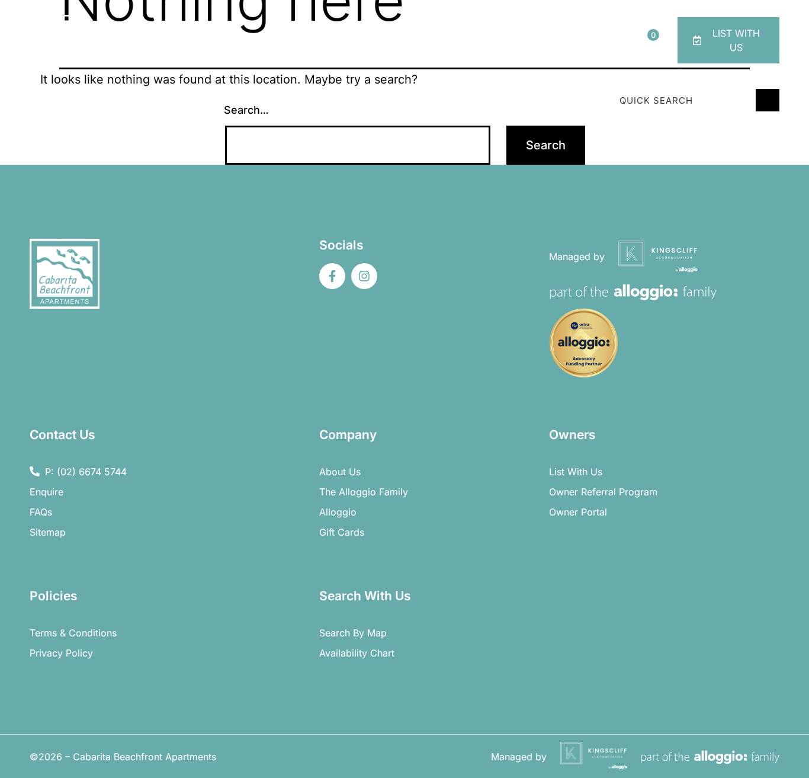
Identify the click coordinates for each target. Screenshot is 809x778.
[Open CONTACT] (604, 52)
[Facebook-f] (332, 276)
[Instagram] (364, 276)
